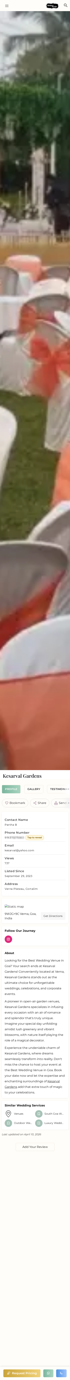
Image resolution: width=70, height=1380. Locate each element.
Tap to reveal (34, 837)
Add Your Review (35, 1147)
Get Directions (53, 916)
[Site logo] (52, 5)
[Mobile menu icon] (5, 5)
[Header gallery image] (35, 390)
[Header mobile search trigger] (65, 5)
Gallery (33, 789)
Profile (11, 789)
